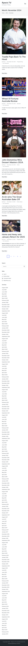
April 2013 (4, 627)
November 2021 (5, 408)
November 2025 (5, 306)
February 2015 (5, 580)
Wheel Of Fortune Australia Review (10, 99)
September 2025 (6, 311)
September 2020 (6, 438)
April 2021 (4, 423)
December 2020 (5, 432)
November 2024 (5, 332)
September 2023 (6, 362)
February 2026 (5, 300)
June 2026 (4, 292)
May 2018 (4, 498)
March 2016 (4, 553)
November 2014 (5, 587)
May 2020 (4, 447)
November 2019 (5, 459)
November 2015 (5, 561)
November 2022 (5, 383)
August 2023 (5, 364)
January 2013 (5, 634)
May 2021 (4, 421)
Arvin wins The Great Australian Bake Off (12, 198)
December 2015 (5, 559)
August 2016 (5, 542)
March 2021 (4, 425)
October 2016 (5, 538)
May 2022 (4, 396)
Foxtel (18, 201)
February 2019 (5, 478)
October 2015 (5, 563)
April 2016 (4, 551)
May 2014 (4, 600)
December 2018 (5, 483)
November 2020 (5, 434)
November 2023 (5, 357)
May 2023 (4, 370)
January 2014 (5, 608)
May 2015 (4, 574)
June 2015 (4, 572)
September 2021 (6, 413)
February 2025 (5, 325)
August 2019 (5, 466)
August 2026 (5, 287)
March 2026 (4, 298)
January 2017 (5, 532)
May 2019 (4, 472)
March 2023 (4, 374)
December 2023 (5, 355)
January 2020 (5, 455)
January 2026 (5, 302)
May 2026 (4, 294)
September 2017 (6, 515)
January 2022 (5, 404)
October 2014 (5, 589)
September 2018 (6, 489)
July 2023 (4, 366)
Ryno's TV (6, 3)
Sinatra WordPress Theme (14, 643)
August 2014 (5, 593)
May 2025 (4, 319)
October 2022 (5, 385)
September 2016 (6, 540)
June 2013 (4, 623)
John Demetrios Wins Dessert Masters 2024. (12, 161)
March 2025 (4, 323)
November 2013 (5, 612)
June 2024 (4, 342)
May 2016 (4, 549)
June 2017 (4, 521)
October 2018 (5, 487)
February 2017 (5, 529)
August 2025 (5, 313)
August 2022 (5, 389)
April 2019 (4, 474)
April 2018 (4, 500)
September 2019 (6, 464)
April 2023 (4, 372)
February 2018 (5, 504)
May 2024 (4, 345)
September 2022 (6, 387)
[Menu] (25, 3)
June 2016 (4, 546)
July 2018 (4, 493)
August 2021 (5, 415)
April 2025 (4, 321)
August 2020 (5, 440)
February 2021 (5, 427)
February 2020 (5, 453)
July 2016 (4, 544)
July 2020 (4, 442)
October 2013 (5, 614)
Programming (20, 61)
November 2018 (5, 485)
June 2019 (4, 470)
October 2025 (5, 308)
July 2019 (4, 468)
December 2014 (5, 585)
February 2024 (5, 351)
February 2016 (5, 555)
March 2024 (4, 349)
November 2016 (5, 536)
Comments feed (7, 278)
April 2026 (4, 296)
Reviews (19, 103)
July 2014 (4, 595)
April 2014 (4, 602)
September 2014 (6, 591)
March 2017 (4, 527)
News (18, 164)
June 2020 (4, 444)
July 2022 (4, 391)
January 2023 (5, 379)
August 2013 (5, 619)
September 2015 (6, 566)
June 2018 (4, 495)
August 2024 (5, 338)
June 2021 (4, 419)
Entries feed (6, 276)
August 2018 (5, 491)
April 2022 (4, 398)
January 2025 (5, 328)
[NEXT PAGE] (20, 256)
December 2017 (5, 508)
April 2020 (4, 449)
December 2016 (5, 534)
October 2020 (5, 436)
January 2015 (5, 583)
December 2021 (5, 406)
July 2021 (4, 417)
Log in (5, 274)
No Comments (6, 63)
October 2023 (5, 359)
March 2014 (4, 604)
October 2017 (5, 512)
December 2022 (5, 381)
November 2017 (5, 510)
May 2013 (4, 625)
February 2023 (5, 376)
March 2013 (4, 629)
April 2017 (4, 525)
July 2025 (4, 315)
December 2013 (5, 610)
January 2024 (5, 353)
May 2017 (4, 523)
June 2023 (4, 368)
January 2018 (5, 506)
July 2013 (4, 621)
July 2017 (4, 519)
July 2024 (4, 340)
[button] (20, 256)
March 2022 (4, 400)
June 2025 (4, 317)
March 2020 (4, 451)
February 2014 (5, 606)
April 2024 (4, 347)
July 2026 (4, 289)
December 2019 (5, 457)
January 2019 (5, 481)
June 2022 (4, 393)
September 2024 (6, 336)
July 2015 (4, 570)
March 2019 (4, 476)
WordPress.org (7, 280)
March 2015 (4, 578)
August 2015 (5, 568)
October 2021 (5, 410)
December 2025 (5, 304)
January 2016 (5, 557)
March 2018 (4, 502)
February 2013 (5, 631)
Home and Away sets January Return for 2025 (13, 235)
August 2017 (5, 517)
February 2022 (5, 402)
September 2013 (6, 617)
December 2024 (5, 330)
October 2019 (5, 461)
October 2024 (5, 334)
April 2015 (4, 576)
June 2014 (4, 597)
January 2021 (5, 430)
